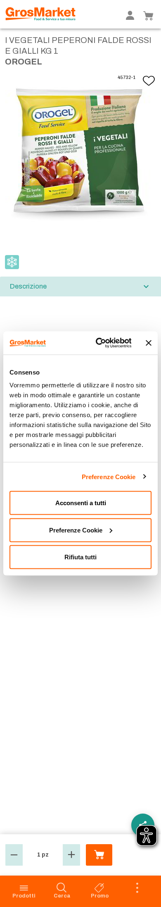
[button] (14, 855)
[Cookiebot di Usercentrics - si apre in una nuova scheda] (98, 343)
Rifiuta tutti (80, 557)
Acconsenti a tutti (80, 502)
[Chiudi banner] (149, 343)
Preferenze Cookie (109, 476)
